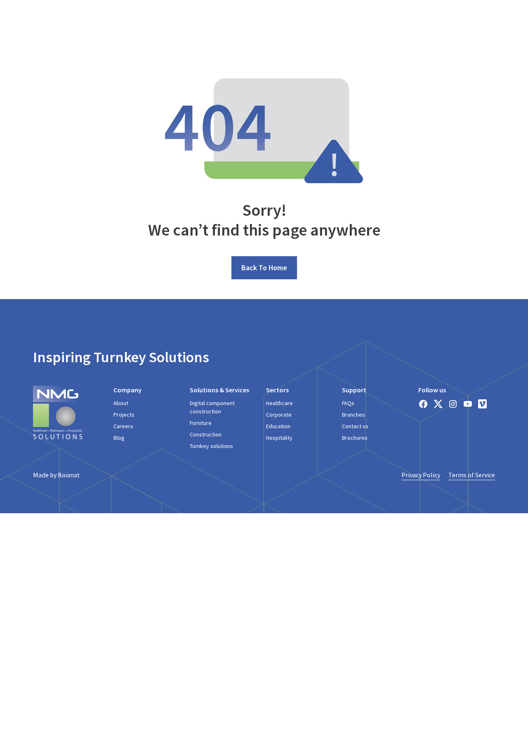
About (120, 403)
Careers (123, 426)
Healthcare (279, 403)
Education (278, 426)
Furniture (201, 423)
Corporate (279, 414)
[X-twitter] (438, 404)
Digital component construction (212, 407)
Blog (119, 437)
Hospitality (279, 437)
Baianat (69, 475)
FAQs (348, 403)
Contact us (355, 426)
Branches (353, 414)
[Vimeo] (483, 404)
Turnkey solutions (211, 446)
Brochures (355, 437)
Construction (206, 434)
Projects (123, 414)
